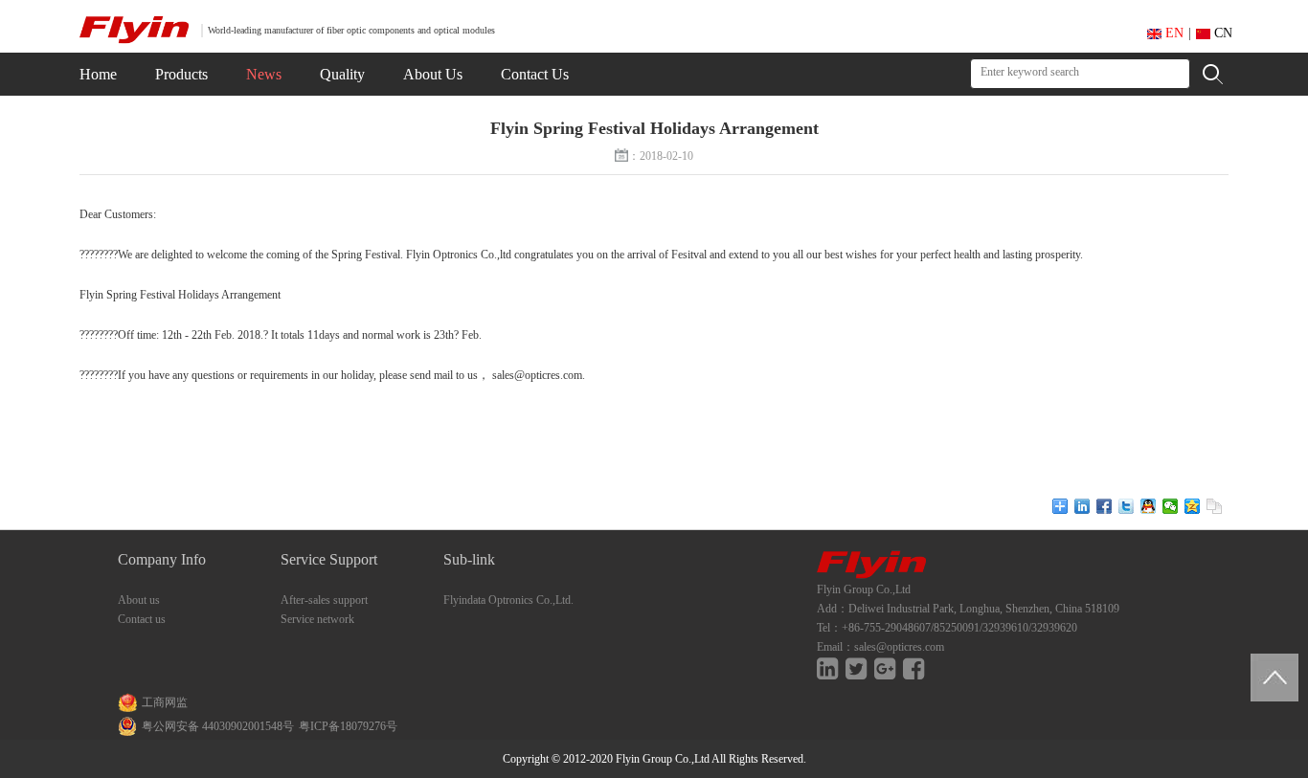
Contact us (142, 619)
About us (139, 600)
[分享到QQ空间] (1192, 506)
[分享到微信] (1170, 506)
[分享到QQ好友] (1148, 506)
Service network (317, 619)
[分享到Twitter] (1126, 506)
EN (1172, 33)
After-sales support (324, 600)
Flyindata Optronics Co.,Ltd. (508, 600)
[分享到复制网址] (1215, 506)
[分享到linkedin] (1082, 506)
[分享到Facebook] (1104, 506)
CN (1221, 33)
